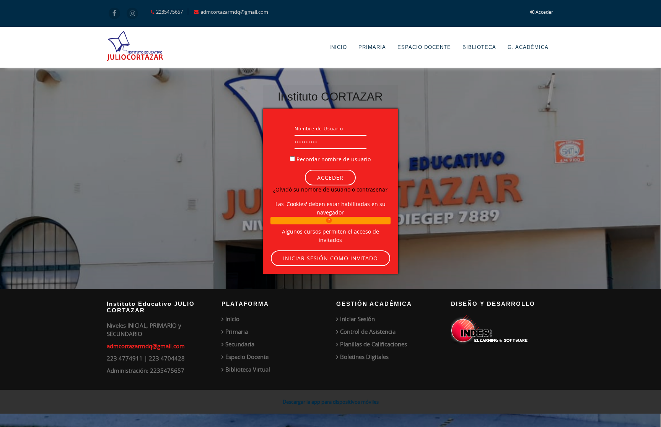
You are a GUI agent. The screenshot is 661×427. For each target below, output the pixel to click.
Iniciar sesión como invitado (330, 258)
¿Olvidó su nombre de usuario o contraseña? (330, 189)
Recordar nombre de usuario (333, 159)
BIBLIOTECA (479, 47)
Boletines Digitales (364, 356)
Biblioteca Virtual (247, 369)
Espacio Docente (247, 356)
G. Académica (528, 47)
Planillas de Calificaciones (373, 344)
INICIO (338, 47)
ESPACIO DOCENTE (424, 47)
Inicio (232, 319)
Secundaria (239, 344)
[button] (330, 220)
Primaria (236, 331)
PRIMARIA (372, 47)
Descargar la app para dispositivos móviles (331, 401)
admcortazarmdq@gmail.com (146, 346)
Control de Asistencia (368, 331)
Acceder (544, 12)
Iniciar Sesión (357, 319)
